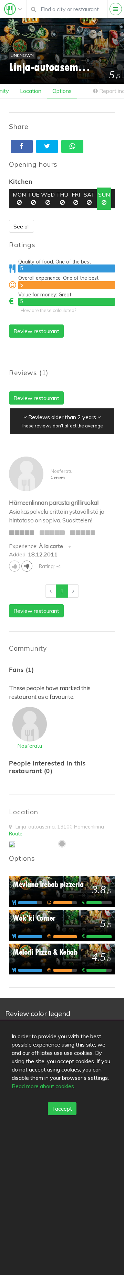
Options (62, 90)
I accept (62, 1108)
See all (21, 226)
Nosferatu (29, 745)
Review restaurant (36, 331)
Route (15, 834)
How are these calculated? (48, 310)
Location (30, 90)
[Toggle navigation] (13, 9)
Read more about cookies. (43, 1086)
